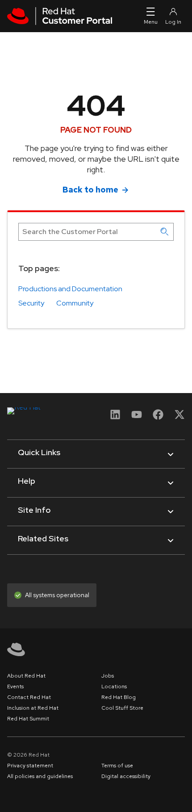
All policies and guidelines (40, 776)
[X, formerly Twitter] (179, 417)
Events (15, 686)
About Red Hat (26, 675)
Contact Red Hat (29, 697)
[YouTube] (136, 417)
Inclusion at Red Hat (32, 708)
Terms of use (117, 765)
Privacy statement (30, 765)
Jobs (107, 675)
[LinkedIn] (115, 417)
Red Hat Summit (28, 718)
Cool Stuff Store (122, 708)
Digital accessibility (125, 776)
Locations (114, 686)
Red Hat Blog (118, 697)
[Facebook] (158, 417)
